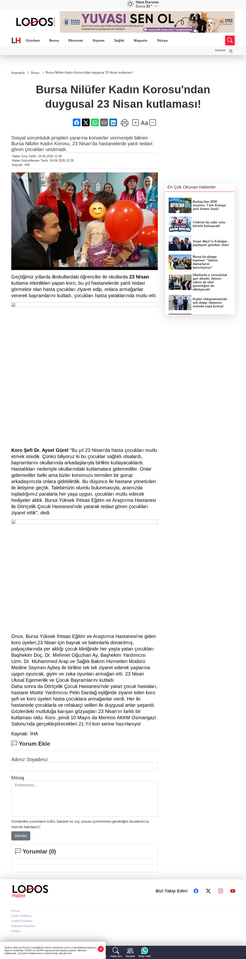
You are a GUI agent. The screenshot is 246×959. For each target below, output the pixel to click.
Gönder (20, 836)
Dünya (162, 40)
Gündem (33, 40)
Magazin (141, 40)
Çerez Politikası (21, 916)
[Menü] (231, 51)
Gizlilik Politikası (21, 921)
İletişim (15, 931)
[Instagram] (220, 891)
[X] (208, 891)
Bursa (54, 40)
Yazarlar (220, 50)
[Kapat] (101, 949)
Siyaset (98, 40)
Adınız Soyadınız (29, 759)
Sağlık (119, 40)
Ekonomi (75, 40)
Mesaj (17, 777)
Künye (15, 911)
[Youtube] (233, 891)
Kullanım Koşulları (23, 926)
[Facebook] (196, 891)
